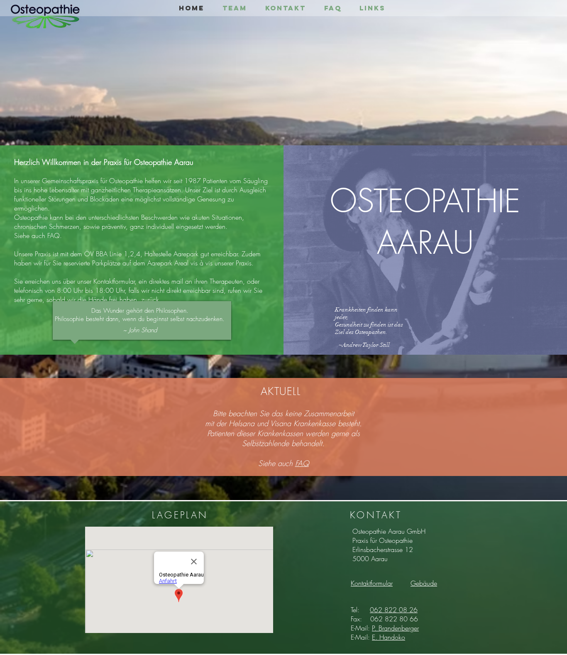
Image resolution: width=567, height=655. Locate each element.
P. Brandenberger (395, 628)
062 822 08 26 (394, 609)
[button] (424, 583)
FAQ (302, 463)
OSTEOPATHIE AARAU (425, 221)
